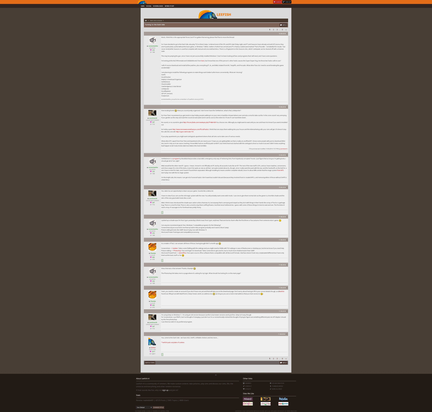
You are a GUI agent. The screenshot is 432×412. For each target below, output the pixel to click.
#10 (287, 334)
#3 (287, 155)
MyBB (143, 411)
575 (153, 259)
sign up (165, 390)
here (202, 61)
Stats (138, 395)
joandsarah (283, 149)
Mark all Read (277, 389)
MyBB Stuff (169, 6)
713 (153, 124)
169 (153, 52)
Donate (248, 389)
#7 (287, 265)
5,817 (153, 354)
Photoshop (177, 251)
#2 (287, 107)
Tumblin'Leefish (277, 386)
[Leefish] (216, 14)
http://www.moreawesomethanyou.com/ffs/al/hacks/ (190, 129)
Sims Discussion (156, 21)
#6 (287, 240)
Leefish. (162, 411)
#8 (287, 288)
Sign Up (288, 2)
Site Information (278, 383)
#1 (287, 33)
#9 (287, 311)
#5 (287, 217)
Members (248, 383)
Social (148, 6)
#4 (287, 187)
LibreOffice (182, 253)
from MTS (280, 170)
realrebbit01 (148, 400)
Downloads (158, 6)
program (176, 159)
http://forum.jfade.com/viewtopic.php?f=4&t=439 (199, 122)
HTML (167, 411)
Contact (248, 386)
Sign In (278, 2)
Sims (142, 6)
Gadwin (175, 248)
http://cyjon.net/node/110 (184, 132)
